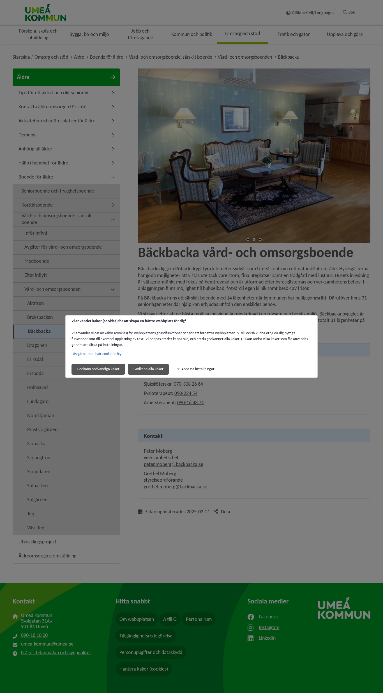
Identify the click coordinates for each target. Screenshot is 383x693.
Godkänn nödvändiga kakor (98, 369)
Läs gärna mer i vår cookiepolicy (96, 353)
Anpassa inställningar (197, 369)
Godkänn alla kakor (148, 369)
